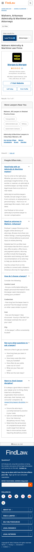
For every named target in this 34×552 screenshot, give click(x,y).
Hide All (12, 153)
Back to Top (18, 444)
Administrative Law (12, 124)
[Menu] (3, 3)
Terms (4, 545)
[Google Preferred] (3, 503)
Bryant (16, 142)
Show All (4, 153)
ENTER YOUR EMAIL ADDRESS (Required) (15, 481)
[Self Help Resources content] (30, 522)
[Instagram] (23, 496)
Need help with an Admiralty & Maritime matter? (13, 169)
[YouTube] (10, 496)
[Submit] (30, 485)
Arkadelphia (8, 142)
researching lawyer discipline (14, 402)
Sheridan (23, 142)
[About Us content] (30, 510)
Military (24, 124)
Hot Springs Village (10, 140)
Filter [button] (6, 26)
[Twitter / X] (16, 496)
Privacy (11, 545)
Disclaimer (19, 545)
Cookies (5, 547)
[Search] (30, 3)
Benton (21, 140)
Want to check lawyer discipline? (13, 382)
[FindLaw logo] (11, 3)
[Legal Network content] (30, 534)
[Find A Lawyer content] (30, 516)
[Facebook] (3, 496)
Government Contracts (13, 129)
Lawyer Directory (6, 8)
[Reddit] (29, 496)
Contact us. (23, 468)
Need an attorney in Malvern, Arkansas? (13, 222)
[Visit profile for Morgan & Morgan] (17, 57)
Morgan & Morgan (17, 64)
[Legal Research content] (30, 528)
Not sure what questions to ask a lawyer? (16, 344)
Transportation (10, 119)
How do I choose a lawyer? (15, 276)
